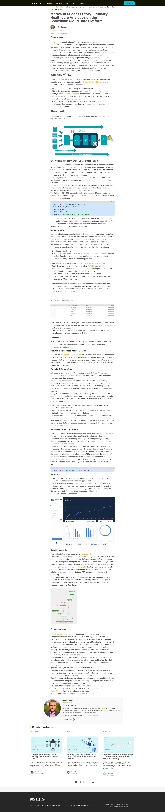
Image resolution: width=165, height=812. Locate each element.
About (74, 3)
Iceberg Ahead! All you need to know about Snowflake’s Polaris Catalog (118, 756)
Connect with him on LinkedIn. (91, 715)
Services (59, 3)
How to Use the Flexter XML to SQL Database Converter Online (82, 756)
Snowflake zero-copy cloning (62, 444)
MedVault (54, 42)
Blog (67, 3)
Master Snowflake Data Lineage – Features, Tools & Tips (45, 756)
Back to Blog (84, 782)
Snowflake (59, 7)
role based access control (70, 355)
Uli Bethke (62, 27)
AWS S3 (91, 266)
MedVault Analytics (62, 634)
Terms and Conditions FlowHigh (119, 806)
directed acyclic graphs (76, 567)
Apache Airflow (87, 554)
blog (98, 688)
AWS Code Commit (106, 433)
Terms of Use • (128, 804)
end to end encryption (70, 94)
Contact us (54, 691)
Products (49, 3)
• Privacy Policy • (119, 804)
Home (52, 7)
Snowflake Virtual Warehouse (97, 91)
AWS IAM (56, 271)
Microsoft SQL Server (85, 263)
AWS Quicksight (85, 483)
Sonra (103, 708)
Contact (81, 3)
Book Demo (129, 3)
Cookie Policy (109, 804)
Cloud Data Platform (99, 82)
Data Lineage (34, 731)
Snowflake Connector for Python (94, 254)
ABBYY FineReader (104, 325)
